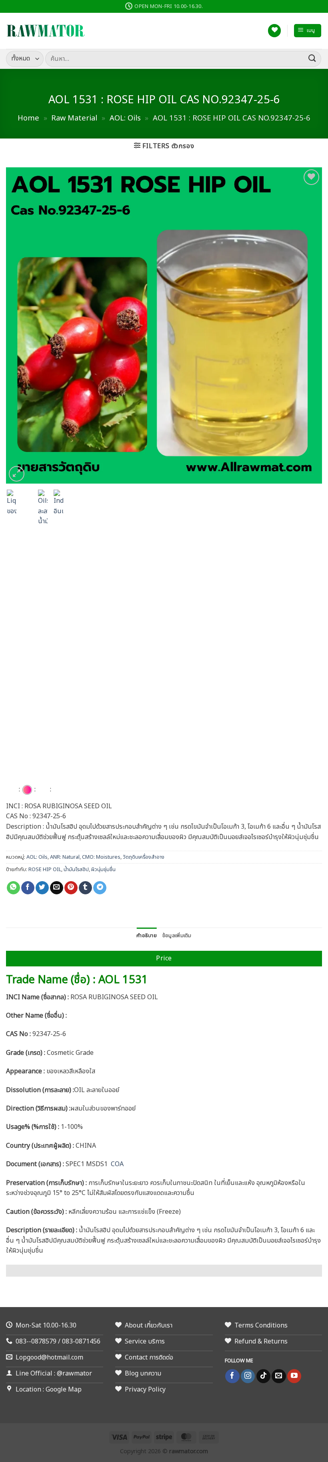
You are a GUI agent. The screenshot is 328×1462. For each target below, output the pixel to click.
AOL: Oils (125, 118)
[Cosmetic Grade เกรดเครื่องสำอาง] (27, 790)
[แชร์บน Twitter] (42, 888)
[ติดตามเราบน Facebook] (232, 1376)
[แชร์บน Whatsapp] (13, 888)
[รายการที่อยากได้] (274, 30)
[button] (307, 30)
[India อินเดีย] (58, 790)
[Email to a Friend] (56, 888)
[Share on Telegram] (99, 888)
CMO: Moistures (101, 857)
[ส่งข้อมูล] (312, 58)
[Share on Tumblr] (85, 888)
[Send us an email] (279, 1376)
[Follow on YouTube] (294, 1376)
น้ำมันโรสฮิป (76, 870)
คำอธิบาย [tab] (146, 936)
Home (28, 118)
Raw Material (74, 118)
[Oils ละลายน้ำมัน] (43, 790)
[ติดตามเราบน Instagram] (248, 1376)
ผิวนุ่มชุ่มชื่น (103, 870)
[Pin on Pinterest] (71, 888)
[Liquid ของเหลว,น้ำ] (11, 790)
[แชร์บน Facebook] (27, 888)
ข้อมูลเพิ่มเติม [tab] (177, 936)
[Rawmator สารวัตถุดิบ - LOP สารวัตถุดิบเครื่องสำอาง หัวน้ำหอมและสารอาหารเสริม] (46, 31)
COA (117, 1164)
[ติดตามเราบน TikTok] (263, 1376)
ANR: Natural (65, 857)
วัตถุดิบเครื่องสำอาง (143, 857)
